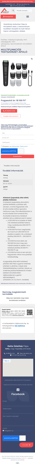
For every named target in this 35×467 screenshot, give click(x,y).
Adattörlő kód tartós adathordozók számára (18, 385)
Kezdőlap (4, 40)
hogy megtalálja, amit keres (18, 349)
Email (5, 401)
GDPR (5, 428)
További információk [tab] (12, 166)
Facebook (18, 394)
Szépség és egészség (15, 40)
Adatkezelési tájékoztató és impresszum (18, 380)
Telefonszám (7, 409)
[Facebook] (18, 389)
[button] (28, 17)
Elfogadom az (17, 431)
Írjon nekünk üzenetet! (11, 416)
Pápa (18, 346)
